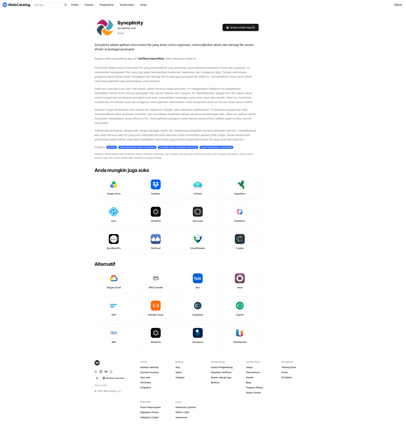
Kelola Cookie (101, 385)
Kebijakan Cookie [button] (149, 417)
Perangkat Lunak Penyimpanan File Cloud (178, 147)
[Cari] (65, 5)
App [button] (178, 367)
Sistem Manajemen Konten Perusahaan (137, 147)
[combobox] (115, 378)
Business (112, 147)
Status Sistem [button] (253, 392)
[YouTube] (106, 371)
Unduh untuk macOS (242, 27)
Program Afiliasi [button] (254, 387)
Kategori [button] (180, 377)
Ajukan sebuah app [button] (221, 377)
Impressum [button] (181, 417)
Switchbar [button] (145, 382)
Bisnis (120, 33)
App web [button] (145, 377)
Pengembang (106, 4)
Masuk (398, 4)
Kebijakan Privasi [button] (149, 412)
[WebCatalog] (97, 362)
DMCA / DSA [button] (182, 412)
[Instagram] (111, 371)
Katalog (89, 4)
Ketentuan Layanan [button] (186, 407)
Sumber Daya (127, 4)
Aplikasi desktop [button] (149, 367)
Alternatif (105, 264)
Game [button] (179, 372)
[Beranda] (16, 4)
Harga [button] (249, 367)
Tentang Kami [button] (289, 367)
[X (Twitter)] (96, 371)
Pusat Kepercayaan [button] (150, 407)
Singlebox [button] (145, 387)
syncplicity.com (126, 28)
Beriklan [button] (215, 382)
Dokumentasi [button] (253, 372)
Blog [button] (248, 382)
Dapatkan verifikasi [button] (221, 372)
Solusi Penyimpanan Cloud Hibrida (216, 147)
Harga (143, 4)
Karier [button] (285, 372)
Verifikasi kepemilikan (151, 58)
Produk (75, 4)
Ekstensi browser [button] (149, 372)
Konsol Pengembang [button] (222, 367)
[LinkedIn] (101, 371)
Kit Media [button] (287, 377)
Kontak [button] (249, 377)
